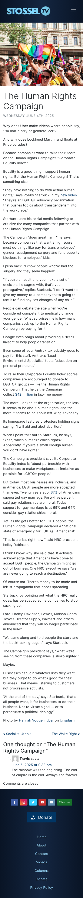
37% (54, 492)
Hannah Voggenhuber (36, 720)
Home (41, 837)
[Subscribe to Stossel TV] (51, 802)
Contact (41, 854)
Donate (41, 879)
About (41, 845)
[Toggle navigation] (74, 11)
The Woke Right (65, 734)
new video (68, 195)
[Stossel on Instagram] (24, 802)
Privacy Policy (41, 887)
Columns (41, 870)
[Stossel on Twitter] (33, 802)
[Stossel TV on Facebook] (14, 802)
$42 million (24, 394)
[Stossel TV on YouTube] (42, 802)
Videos (41, 862)
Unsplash (67, 720)
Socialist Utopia (18, 734)
